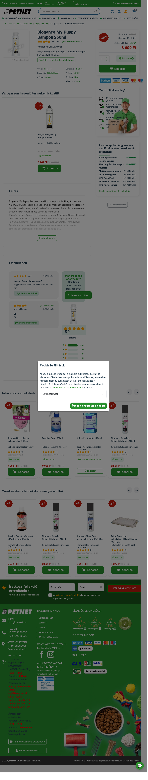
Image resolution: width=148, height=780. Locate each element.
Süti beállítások (50, 394)
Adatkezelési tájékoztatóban (67, 387)
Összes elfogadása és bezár (88, 405)
